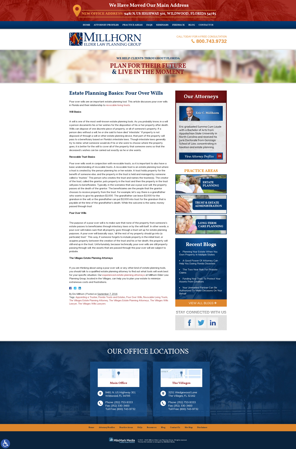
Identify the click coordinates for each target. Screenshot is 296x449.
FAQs (149, 25)
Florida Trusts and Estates (111, 297)
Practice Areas (132, 25)
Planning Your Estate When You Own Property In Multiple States (198, 253)
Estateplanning (211, 184)
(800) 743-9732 (126, 409)
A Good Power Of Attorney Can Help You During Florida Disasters (198, 262)
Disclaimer (202, 427)
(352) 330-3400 (120, 405)
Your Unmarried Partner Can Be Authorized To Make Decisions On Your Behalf (200, 290)
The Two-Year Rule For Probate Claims (198, 271)
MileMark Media (169, 442)
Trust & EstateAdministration (208, 204)
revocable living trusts (118, 105)
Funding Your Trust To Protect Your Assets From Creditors (199, 280)
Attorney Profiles (106, 25)
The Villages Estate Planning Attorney (88, 300)
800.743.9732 (211, 41)
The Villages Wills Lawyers (92, 303)
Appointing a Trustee (86, 297)
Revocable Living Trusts (155, 297)
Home (86, 25)
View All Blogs (201, 303)
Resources (151, 427)
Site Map (189, 427)
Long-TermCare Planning (210, 225)
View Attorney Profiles (199, 156)
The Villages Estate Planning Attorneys (129, 300)
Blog (191, 25)
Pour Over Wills (134, 297)
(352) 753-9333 (123, 402)
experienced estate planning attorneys (123, 274)
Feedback (178, 25)
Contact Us (206, 25)
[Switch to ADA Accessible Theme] (5, 443)
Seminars (162, 25)
